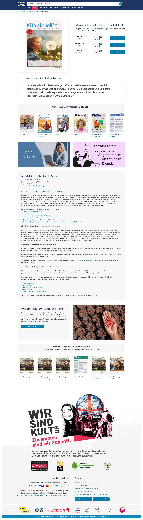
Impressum (72, 517)
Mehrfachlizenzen (86, 261)
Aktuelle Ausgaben (77, 7)
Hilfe (120, 7)
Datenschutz (63, 517)
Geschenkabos (65, 7)
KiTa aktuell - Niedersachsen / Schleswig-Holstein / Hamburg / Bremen (43, 220)
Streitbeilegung (83, 517)
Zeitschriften (43, 7)
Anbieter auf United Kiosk (83, 491)
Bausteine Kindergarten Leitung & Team (34, 291)
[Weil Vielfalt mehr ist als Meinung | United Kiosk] (21, 3)
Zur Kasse (118, 38)
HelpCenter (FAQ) (80, 482)
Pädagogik (33, 11)
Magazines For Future (35, 317)
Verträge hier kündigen (101, 499)
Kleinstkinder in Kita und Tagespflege (33, 287)
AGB (56, 517)
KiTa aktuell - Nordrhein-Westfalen (32, 218)
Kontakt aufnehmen (81, 485)
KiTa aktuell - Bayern (28, 214)
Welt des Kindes (27, 289)
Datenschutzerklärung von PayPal (31, 495)
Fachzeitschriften (54, 7)
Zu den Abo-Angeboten (32, 326)
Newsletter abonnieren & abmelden (87, 488)
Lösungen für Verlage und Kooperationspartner (91, 495)
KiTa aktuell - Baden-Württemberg (32, 212)
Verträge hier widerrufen (83, 499)
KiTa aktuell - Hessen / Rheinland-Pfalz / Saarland (37, 216)
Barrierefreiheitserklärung (97, 517)
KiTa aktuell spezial (28, 283)
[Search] (120, 3)
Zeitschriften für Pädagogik (36, 186)
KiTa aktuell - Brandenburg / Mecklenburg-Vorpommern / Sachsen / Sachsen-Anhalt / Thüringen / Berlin (53, 222)
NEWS (35, 7)
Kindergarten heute (28, 285)
